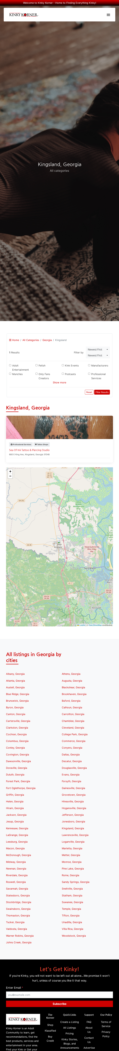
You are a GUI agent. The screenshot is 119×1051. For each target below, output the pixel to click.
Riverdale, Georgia (17, 875)
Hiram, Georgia (15, 808)
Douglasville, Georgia (74, 767)
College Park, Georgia (75, 734)
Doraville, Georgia (16, 767)
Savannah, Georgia (17, 888)
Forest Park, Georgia (18, 781)
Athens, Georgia (71, 673)
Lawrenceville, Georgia (75, 835)
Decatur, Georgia (72, 761)
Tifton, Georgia (70, 915)
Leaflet (82, 625)
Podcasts (70, 374)
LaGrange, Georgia (17, 835)
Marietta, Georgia (72, 848)
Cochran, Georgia (16, 734)
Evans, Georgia (70, 774)
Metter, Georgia (71, 855)
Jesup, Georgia (15, 821)
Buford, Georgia (71, 700)
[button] (60, 543)
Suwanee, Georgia (72, 902)
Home (15, 340)
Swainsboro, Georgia (18, 908)
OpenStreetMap (95, 625)
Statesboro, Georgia (18, 895)
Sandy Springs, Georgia (75, 881)
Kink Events (72, 365)
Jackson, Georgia (16, 814)
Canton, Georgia (15, 714)
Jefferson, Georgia (73, 814)
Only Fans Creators (44, 376)
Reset (89, 392)
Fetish (42, 365)
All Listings (69, 1027)
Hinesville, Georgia (73, 801)
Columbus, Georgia (17, 741)
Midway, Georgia (16, 861)
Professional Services (98, 376)
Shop (50, 1024)
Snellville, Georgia (72, 888)
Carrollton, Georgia (73, 714)
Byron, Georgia (15, 707)
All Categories (30, 340)
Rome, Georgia (70, 875)
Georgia (47, 340)
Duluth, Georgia (15, 774)
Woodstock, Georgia (74, 935)
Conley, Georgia (15, 747)
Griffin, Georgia (15, 794)
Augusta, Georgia (72, 680)
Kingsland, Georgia (73, 828)
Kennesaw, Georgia (17, 828)
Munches (17, 374)
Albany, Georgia (15, 673)
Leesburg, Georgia (17, 841)
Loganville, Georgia (73, 841)
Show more (59, 382)
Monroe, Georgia (72, 861)
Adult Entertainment (20, 367)
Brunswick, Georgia (17, 700)
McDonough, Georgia (18, 855)
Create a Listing (69, 1021)
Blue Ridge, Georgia (17, 694)
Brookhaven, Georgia (74, 694)
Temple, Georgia (71, 908)
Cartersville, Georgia (18, 720)
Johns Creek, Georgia (18, 942)
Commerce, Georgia (73, 741)
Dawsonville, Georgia (18, 761)
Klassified (50, 1030)
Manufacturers (99, 365)
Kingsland (29, 454)
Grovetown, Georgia (74, 794)
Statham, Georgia (72, 895)
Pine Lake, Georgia (73, 868)
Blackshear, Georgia (73, 687)
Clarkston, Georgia (17, 727)
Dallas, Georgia (71, 754)
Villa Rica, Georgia (72, 928)
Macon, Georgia (15, 848)
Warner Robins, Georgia (20, 935)
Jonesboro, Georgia (73, 821)
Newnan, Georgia (16, 868)
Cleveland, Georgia (73, 727)
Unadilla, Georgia (72, 922)
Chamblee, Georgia (73, 720)
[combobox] (98, 349)
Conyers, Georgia (72, 747)
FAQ (89, 1021)
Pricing (70, 1033)
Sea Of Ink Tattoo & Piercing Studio (29, 449)
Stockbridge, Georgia (18, 902)
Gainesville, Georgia (73, 788)
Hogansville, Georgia (74, 808)
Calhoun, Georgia (72, 707)
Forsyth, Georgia (71, 781)
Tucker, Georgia (15, 922)
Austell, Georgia (15, 687)
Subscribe (59, 1003)
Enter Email (14, 987)
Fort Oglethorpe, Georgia (20, 788)
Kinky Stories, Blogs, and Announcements (69, 1043)
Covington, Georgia (17, 754)
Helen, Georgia (14, 801)
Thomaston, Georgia (18, 915)
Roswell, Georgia (16, 881)
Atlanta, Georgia (15, 680)
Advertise (89, 1047)
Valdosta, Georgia (16, 928)
